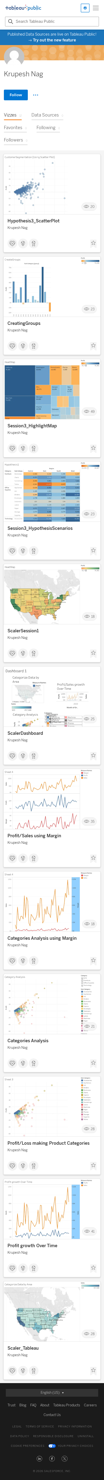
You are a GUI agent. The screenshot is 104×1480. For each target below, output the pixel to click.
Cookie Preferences (28, 1446)
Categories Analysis (27, 1040)
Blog (22, 1405)
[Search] (10, 21)
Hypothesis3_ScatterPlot (33, 221)
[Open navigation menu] (95, 8)
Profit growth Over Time (32, 1245)
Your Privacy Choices (75, 1446)
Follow (16, 94)
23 (93, 309)
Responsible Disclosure (53, 1436)
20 (92, 207)
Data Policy (19, 1436)
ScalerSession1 (23, 631)
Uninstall (86, 1436)
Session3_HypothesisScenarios (40, 528)
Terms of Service (40, 1426)
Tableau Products (66, 1405)
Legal (17, 1426)
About (44, 1405)
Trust (11, 1405)
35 (93, 822)
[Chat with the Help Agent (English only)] (85, 8)
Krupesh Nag (17, 228)
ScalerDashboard (25, 733)
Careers (90, 1405)
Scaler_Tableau (23, 1348)
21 (93, 1027)
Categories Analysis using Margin (42, 938)
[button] (39, 1459)
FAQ (33, 1405)
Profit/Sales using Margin (34, 835)
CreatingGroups (23, 323)
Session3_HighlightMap (32, 426)
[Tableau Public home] (23, 8)
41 (93, 1231)
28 (93, 1129)
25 (93, 719)
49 (93, 412)
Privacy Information (75, 1426)
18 (93, 617)
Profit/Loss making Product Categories (48, 1143)
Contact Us (52, 1415)
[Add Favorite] (93, 244)
